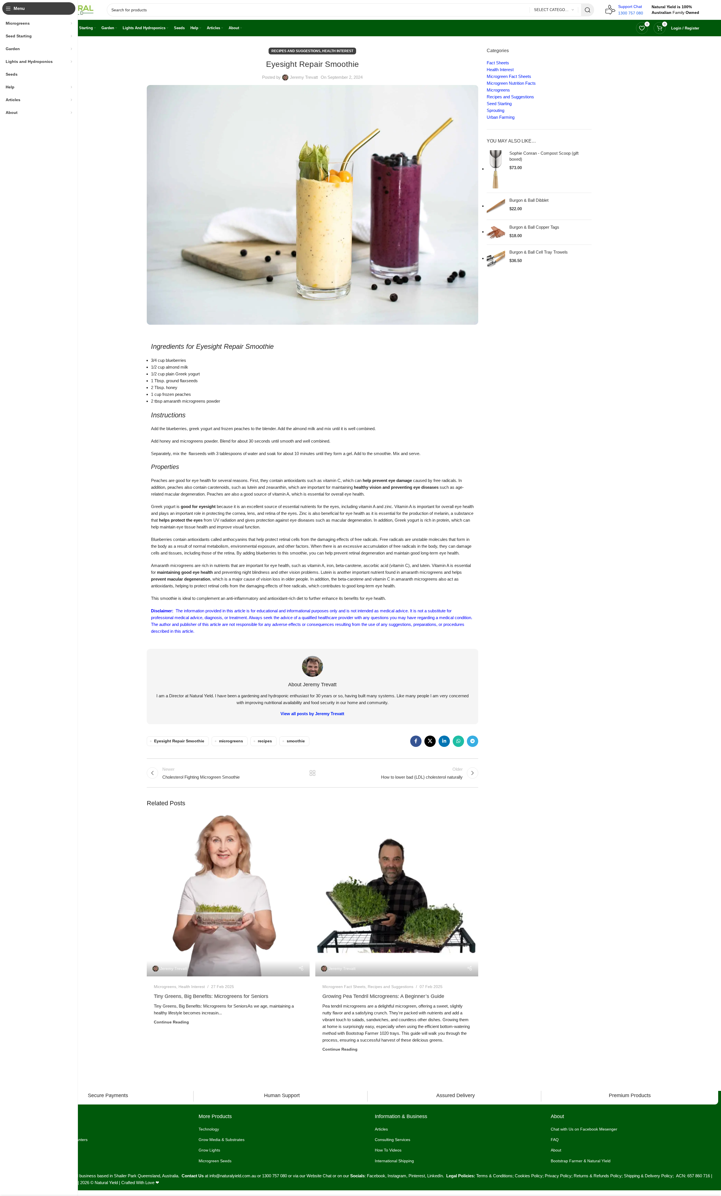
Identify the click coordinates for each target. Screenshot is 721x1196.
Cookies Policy (529, 1175)
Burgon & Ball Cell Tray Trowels (538, 252)
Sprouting (495, 110)
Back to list (312, 773)
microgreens (231, 741)
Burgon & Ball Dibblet (528, 200)
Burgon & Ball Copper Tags (534, 227)
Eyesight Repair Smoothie (179, 741)
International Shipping (394, 1160)
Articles (381, 1129)
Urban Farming (500, 117)
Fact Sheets (498, 62)
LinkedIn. (436, 1175)
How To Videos (388, 1150)
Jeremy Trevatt (304, 77)
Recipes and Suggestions (295, 51)
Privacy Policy (558, 1175)
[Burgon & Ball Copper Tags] (496, 232)
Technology (209, 1129)
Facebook (376, 1175)
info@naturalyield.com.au (232, 1175)
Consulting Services (392, 1139)
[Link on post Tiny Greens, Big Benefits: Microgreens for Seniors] (228, 894)
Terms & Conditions (494, 1175)
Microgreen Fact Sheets (343, 986)
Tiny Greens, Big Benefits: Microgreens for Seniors (211, 996)
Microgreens (165, 986)
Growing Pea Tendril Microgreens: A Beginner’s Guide (383, 996)
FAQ (555, 1139)
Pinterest (417, 1175)
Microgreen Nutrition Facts (511, 83)
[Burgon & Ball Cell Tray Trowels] (496, 259)
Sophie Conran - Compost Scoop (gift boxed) (543, 156)
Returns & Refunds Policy (598, 1175)
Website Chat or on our (328, 1175)
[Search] (587, 9)
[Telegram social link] (472, 741)
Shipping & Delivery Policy (648, 1175)
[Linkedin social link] (444, 741)
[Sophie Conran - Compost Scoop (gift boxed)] (496, 169)
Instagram (397, 1175)
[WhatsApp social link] (458, 741)
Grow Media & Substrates (221, 1139)
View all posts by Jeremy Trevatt (312, 713)
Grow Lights (209, 1150)
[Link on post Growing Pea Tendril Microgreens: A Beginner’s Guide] (396, 894)
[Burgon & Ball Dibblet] (496, 206)
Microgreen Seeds (215, 1160)
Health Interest (337, 51)
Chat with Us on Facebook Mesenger (584, 1129)
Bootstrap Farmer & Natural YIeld (581, 1160)
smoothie (296, 741)
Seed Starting (499, 103)
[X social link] (430, 741)
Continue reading (171, 1022)
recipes (265, 741)
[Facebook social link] (416, 741)
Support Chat (630, 6)
